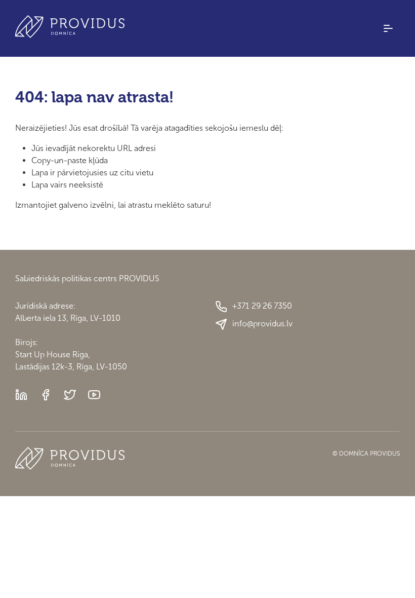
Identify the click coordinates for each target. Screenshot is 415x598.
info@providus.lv (262, 323)
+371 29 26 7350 (262, 306)
